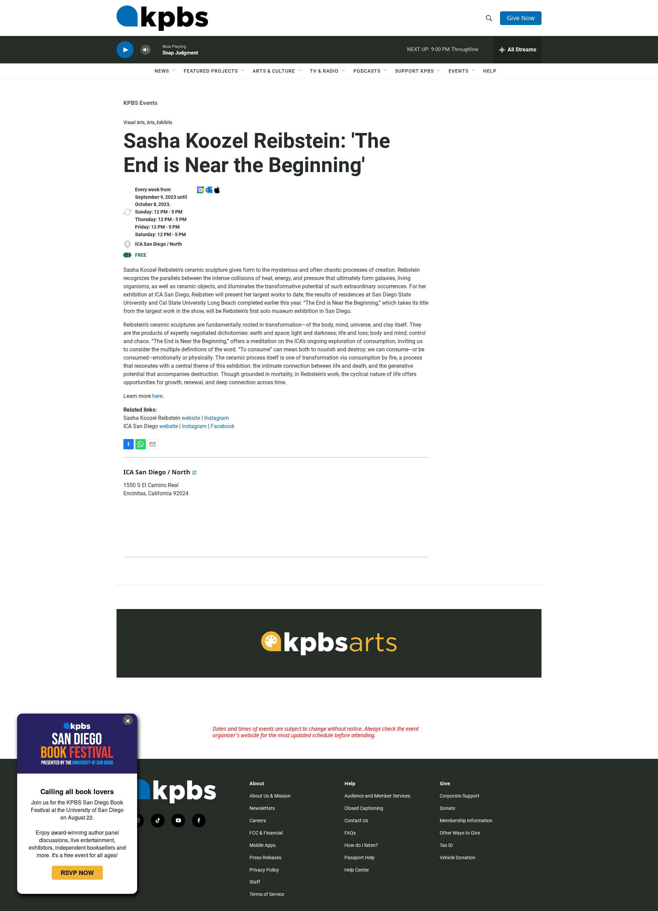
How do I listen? (361, 845)
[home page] (162, 18)
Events (458, 71)
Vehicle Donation (457, 857)
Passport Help (359, 857)
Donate (447, 808)
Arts (151, 122)
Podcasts (366, 71)
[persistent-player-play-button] (125, 49)
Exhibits (164, 122)
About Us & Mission (270, 796)
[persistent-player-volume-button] (145, 50)
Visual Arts (134, 122)
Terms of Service (266, 894)
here (157, 396)
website (191, 418)
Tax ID (446, 845)
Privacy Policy (264, 870)
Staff (254, 882)
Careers (257, 820)
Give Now (521, 18)
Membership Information (466, 820)
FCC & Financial (266, 833)
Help (490, 71)
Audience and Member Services (377, 796)
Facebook (222, 426)
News (162, 71)
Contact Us (356, 820)
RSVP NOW (77, 872)
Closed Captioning (363, 808)
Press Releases (265, 857)
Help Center (356, 870)
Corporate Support (459, 796)
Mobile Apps (262, 845)
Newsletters (262, 808)
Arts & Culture (274, 71)
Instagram (216, 418)
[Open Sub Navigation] (174, 71)
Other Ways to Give (460, 833)
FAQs (350, 833)
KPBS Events (140, 102)
